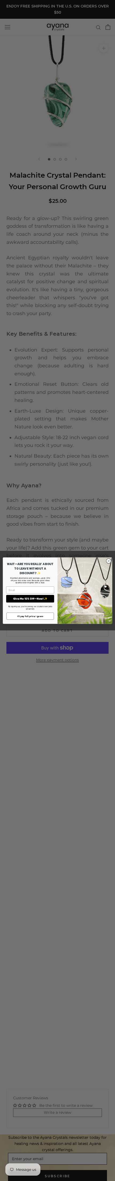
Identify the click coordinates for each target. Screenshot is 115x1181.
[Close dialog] (108, 560)
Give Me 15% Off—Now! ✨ (30, 598)
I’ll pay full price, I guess (30, 616)
